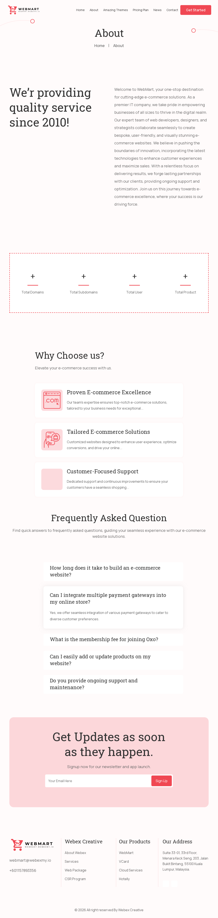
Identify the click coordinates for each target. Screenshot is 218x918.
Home (80, 10)
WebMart (126, 852)
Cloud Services (131, 870)
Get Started (195, 10)
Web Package (75, 870)
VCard (124, 861)
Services (72, 861)
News (157, 10)
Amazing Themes (115, 10)
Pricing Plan (141, 10)
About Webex (75, 852)
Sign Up (162, 781)
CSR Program (75, 879)
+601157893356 (22, 870)
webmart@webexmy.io (30, 860)
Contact (172, 10)
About (94, 10)
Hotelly (124, 879)
